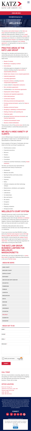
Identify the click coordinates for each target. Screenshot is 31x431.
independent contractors (19, 85)
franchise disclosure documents (17, 116)
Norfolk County (12, 259)
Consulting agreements (10, 78)
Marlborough (6, 295)
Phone (4, 334)
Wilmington (5, 317)
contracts (24, 36)
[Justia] (15, 414)
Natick (4, 298)
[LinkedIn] (7, 414)
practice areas (18, 125)
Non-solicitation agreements (11, 87)
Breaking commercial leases (11, 107)
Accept (15, 427)
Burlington (5, 283)
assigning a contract (16, 63)
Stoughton (5, 311)
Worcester (5, 320)
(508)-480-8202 (5, 392)
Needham (4, 301)
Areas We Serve (8, 263)
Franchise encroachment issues (12, 120)
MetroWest (5, 276)
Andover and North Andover (10, 279)
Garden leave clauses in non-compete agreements (16, 74)
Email (3, 339)
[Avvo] (18, 414)
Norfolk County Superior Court (14, 234)
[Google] (25, 414)
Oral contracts (7, 66)
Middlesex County (7, 270)
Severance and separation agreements (13, 94)
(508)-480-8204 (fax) (7, 394)
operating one (19, 112)
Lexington (5, 292)
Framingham (5, 286)
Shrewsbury (5, 308)
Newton (4, 305)
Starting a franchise (9, 112)
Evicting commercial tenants (11, 103)
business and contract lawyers (11, 31)
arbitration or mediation (23, 218)
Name (3, 329)
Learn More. (15, 425)
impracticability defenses (10, 71)
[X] (11, 414)
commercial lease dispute (9, 39)
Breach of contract (8, 61)
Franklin (4, 289)
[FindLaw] (22, 414)
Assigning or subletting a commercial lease (15, 109)
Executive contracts (9, 81)
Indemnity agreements (9, 76)
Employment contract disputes (11, 91)
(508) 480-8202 (16, 13)
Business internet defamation (11, 122)
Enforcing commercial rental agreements (14, 101)
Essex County (6, 267)
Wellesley (5, 314)
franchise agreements (9, 118)
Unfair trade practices (9, 96)
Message (4, 343)
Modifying (6, 63)
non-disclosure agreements (20, 89)
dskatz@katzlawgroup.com (15, 17)
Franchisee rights (8, 114)
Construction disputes (9, 98)
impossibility (21, 70)
